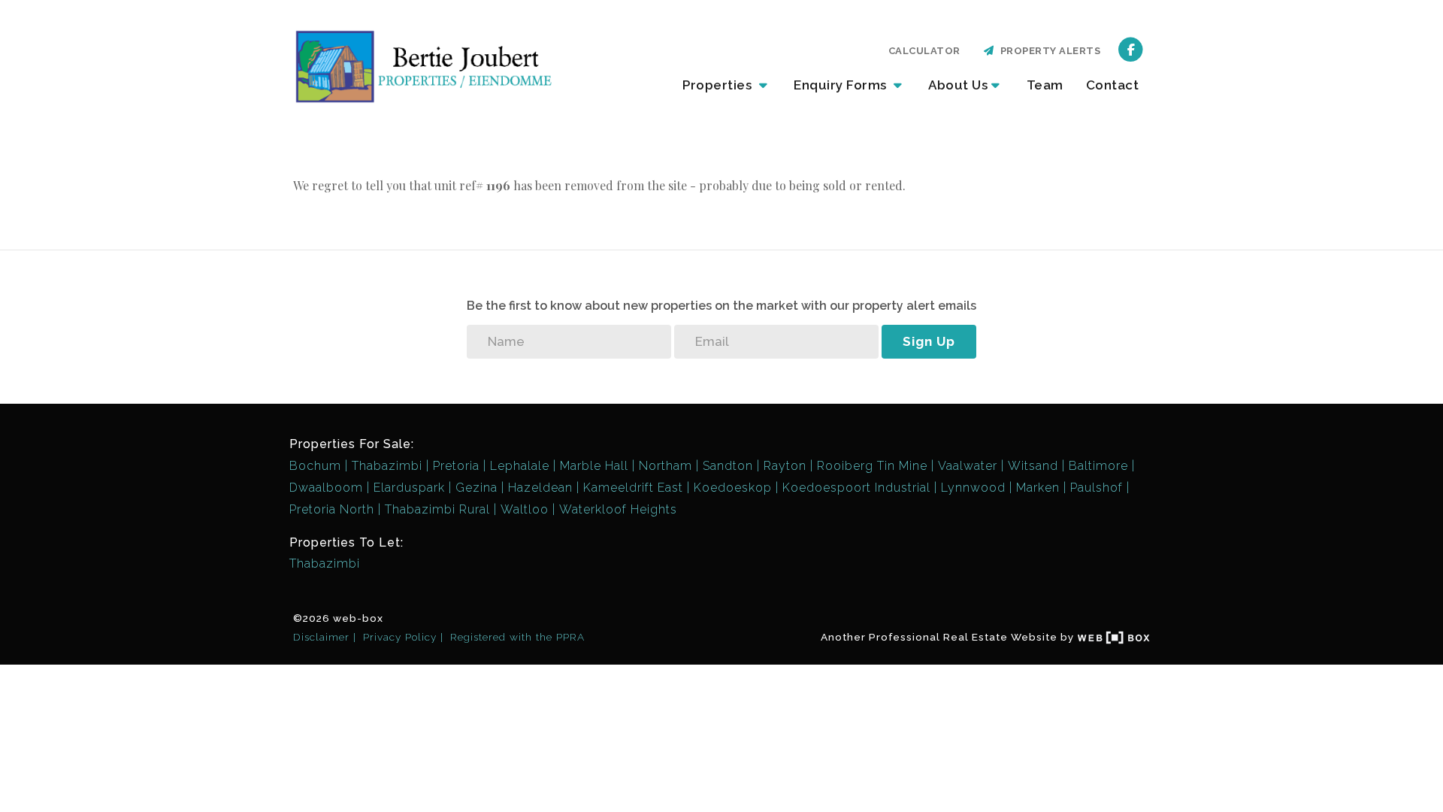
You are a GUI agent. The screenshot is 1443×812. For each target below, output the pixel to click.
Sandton (728, 466)
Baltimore (1098, 466)
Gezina (476, 487)
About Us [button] (958, 84)
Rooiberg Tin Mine (872, 466)
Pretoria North (331, 509)
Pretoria (456, 466)
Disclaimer (321, 637)
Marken (1038, 487)
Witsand (1033, 466)
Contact (1112, 84)
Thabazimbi (387, 466)
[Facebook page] (1131, 48)
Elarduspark (409, 487)
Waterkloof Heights (618, 509)
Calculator (924, 50)
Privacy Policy (400, 637)
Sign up (929, 341)
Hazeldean (540, 487)
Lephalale (519, 466)
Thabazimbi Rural (437, 509)
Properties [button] (718, 84)
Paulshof (1096, 487)
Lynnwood (973, 487)
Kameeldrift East (633, 487)
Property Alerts (1048, 50)
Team (1045, 84)
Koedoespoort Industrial (856, 487)
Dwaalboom (326, 487)
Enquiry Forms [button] (842, 84)
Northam (665, 466)
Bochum (315, 466)
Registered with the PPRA (517, 637)
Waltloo (525, 509)
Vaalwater (967, 466)
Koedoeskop (733, 487)
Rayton (785, 466)
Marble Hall (594, 466)
